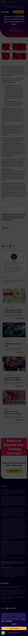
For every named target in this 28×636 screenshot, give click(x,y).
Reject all (14, 624)
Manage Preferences (14, 632)
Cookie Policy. (9, 621)
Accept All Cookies (14, 628)
